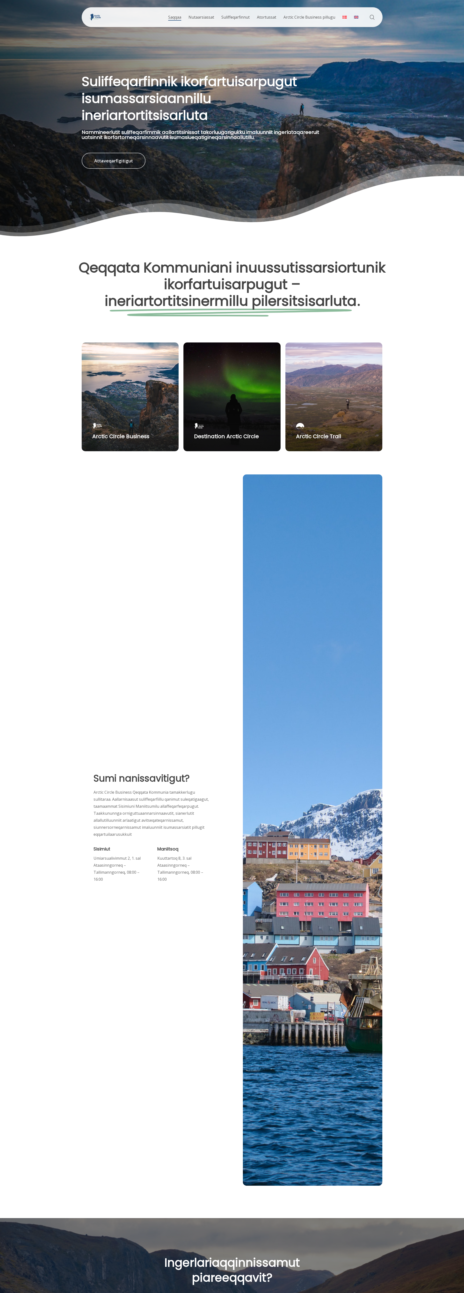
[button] (113, 161)
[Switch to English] (356, 17)
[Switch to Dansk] (344, 17)
